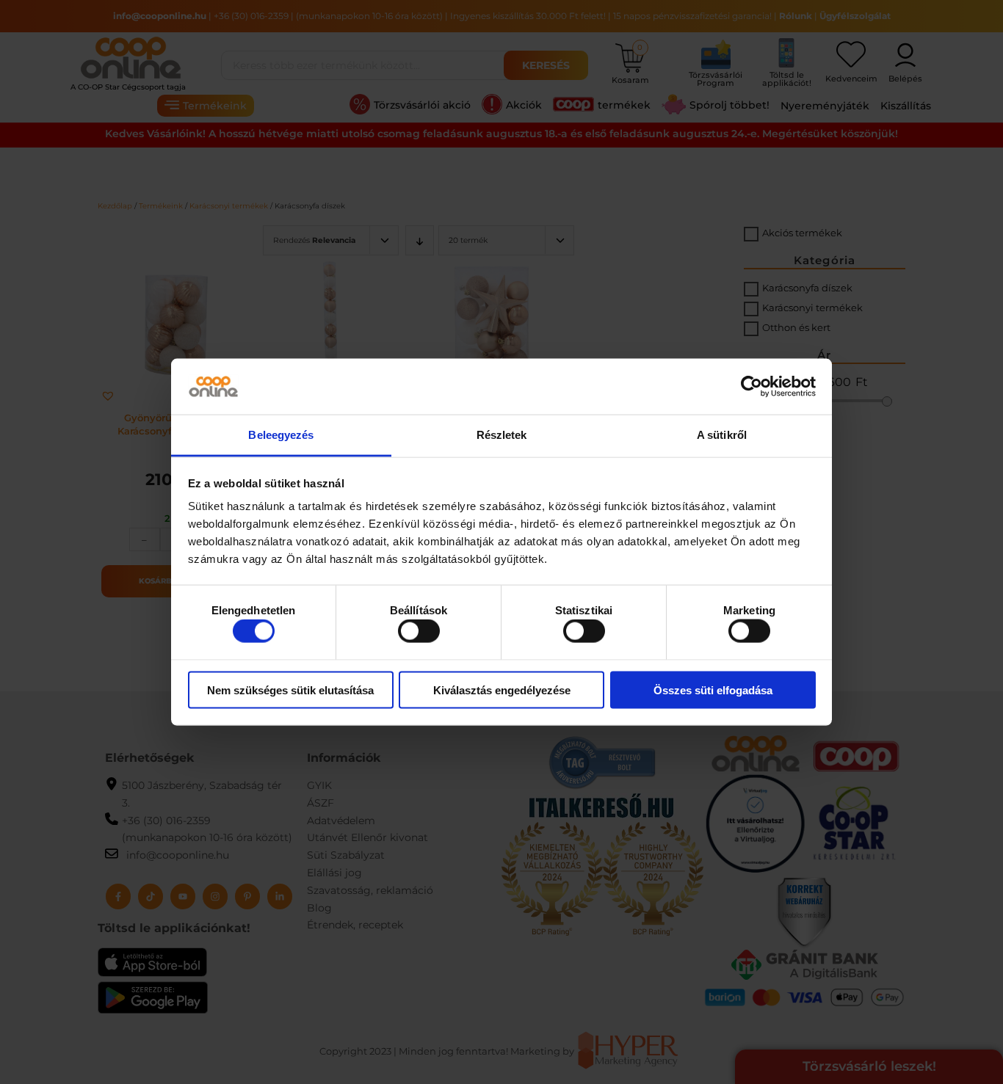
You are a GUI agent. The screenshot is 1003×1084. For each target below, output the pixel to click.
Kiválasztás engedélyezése (502, 689)
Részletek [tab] (502, 435)
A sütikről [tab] (722, 435)
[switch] (419, 631)
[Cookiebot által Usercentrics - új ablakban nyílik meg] (751, 386)
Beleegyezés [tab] (281, 435)
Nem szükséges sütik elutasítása (290, 689)
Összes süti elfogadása (712, 689)
